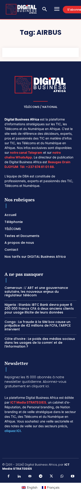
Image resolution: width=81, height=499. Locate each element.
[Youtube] (72, 476)
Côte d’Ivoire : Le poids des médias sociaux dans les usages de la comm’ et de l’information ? (39, 343)
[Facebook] (8, 476)
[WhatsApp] (62, 476)
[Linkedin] (19, 476)
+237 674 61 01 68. (40, 167)
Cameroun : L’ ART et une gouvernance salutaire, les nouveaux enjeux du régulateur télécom (36, 291)
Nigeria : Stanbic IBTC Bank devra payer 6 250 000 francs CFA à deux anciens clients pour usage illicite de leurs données (39, 308)
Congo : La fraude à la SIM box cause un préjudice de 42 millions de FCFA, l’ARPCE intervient (37, 326)
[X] (51, 476)
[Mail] (30, 476)
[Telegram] (40, 476)
